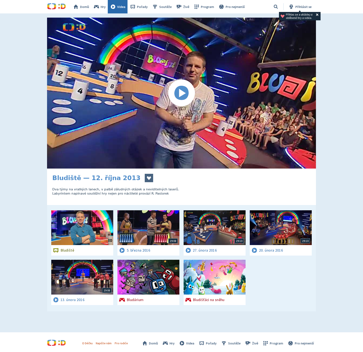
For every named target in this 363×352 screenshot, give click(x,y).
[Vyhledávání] (275, 6)
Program (207, 7)
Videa (121, 7)
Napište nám (103, 343)
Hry (103, 7)
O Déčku (87, 343)
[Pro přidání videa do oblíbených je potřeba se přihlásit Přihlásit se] (149, 178)
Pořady (142, 7)
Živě (186, 7)
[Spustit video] (181, 93)
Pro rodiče (121, 343)
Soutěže (165, 7)
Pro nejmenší (235, 7)
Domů (84, 7)
